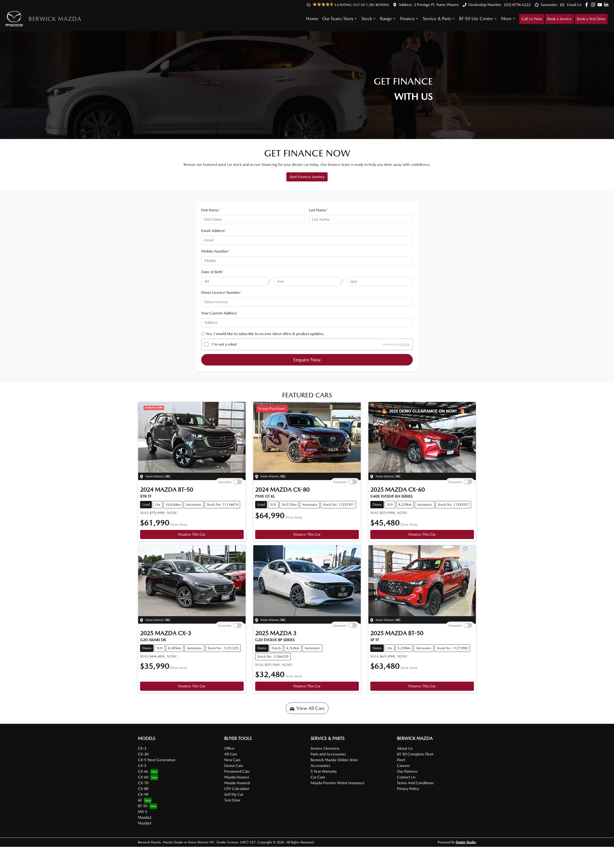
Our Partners (407, 771)
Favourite (224, 482)
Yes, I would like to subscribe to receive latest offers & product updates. (265, 333)
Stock (366, 18)
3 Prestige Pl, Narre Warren (436, 4)
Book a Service (559, 19)
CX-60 (143, 777)
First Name (210, 210)
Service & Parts (437, 18)
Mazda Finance (236, 777)
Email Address (213, 230)
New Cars (232, 760)
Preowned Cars (236, 771)
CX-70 (143, 783)
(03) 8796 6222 (517, 4)
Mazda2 (144, 817)
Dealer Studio (466, 842)
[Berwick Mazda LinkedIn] (607, 4)
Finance (407, 18)
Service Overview (325, 748)
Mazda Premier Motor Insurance (338, 783)
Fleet (401, 760)
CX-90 (143, 794)
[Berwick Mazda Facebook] (587, 4)
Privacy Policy (408, 788)
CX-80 (143, 788)
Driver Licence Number (221, 292)
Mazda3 (144, 823)
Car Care (318, 777)
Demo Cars (233, 765)
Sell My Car (233, 794)
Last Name (318, 210)
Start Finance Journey (307, 176)
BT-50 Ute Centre (476, 18)
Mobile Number (215, 251)
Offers (229, 748)
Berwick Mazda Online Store (334, 760)
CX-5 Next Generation (156, 760)
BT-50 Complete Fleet (415, 754)
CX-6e (143, 771)
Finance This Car (191, 534)
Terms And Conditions (415, 783)
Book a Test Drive (591, 19)
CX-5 (142, 765)
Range (386, 18)
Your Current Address (219, 313)
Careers (403, 765)
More (506, 18)
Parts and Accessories (328, 754)
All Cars (230, 754)
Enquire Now (307, 360)
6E (140, 800)
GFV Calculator (236, 788)
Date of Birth (212, 272)
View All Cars (310, 708)
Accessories (320, 765)
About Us (405, 748)
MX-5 (142, 811)
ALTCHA (404, 344)
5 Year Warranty (324, 771)
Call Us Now (531, 19)
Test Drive (232, 800)
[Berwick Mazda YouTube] (600, 4)
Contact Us (406, 777)
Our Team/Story (337, 18)
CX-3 (142, 748)
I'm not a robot (224, 344)
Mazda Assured (237, 783)
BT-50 (143, 806)
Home (312, 18)
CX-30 (143, 754)
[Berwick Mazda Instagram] (594, 4)
